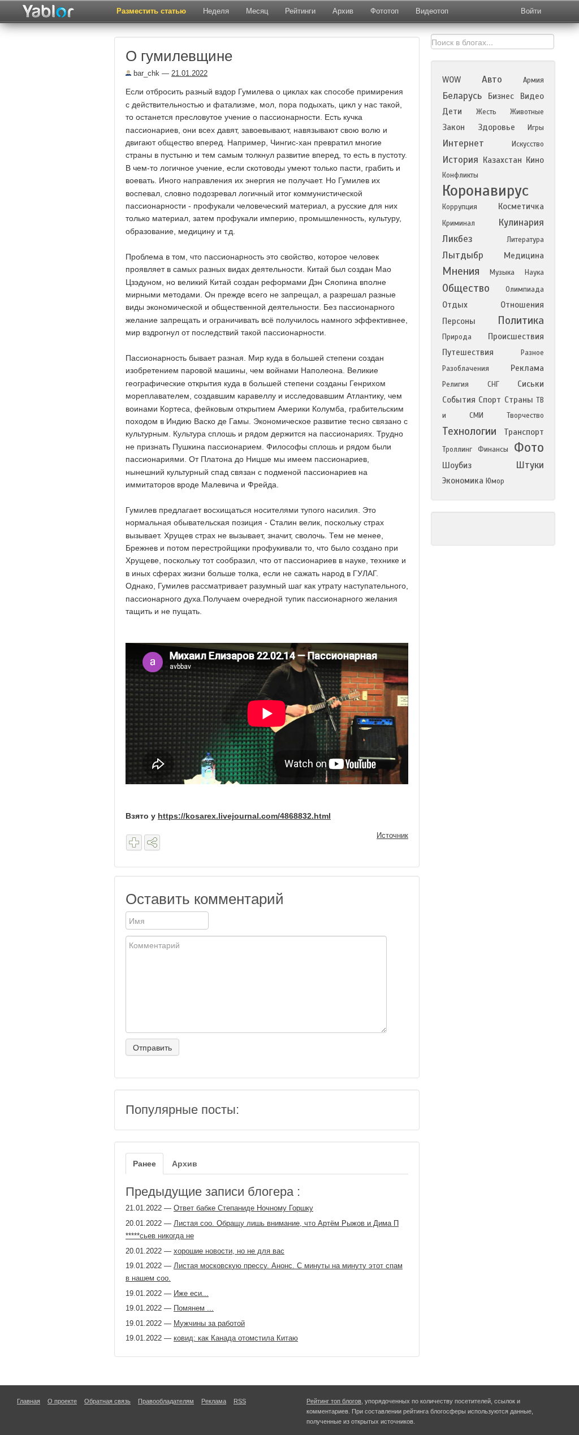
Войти (531, 11)
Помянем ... (194, 1308)
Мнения (460, 271)
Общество (466, 288)
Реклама (527, 368)
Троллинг (457, 449)
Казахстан (502, 160)
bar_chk (145, 73)
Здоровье (496, 127)
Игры (536, 127)
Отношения (522, 305)
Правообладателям (166, 1401)
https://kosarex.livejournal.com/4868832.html (244, 815)
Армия (533, 80)
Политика (521, 320)
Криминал (458, 223)
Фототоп (384, 11)
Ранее (144, 1163)
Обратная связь (107, 1401)
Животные (527, 111)
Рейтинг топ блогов (333, 1401)
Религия (455, 384)
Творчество (525, 415)
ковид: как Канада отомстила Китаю (236, 1338)
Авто (492, 79)
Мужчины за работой (209, 1323)
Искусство (528, 144)
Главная (28, 1401)
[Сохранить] (134, 842)
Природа (457, 337)
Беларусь (462, 96)
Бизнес (501, 96)
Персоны (459, 321)
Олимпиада (524, 289)
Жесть (486, 111)
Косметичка (521, 206)
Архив (342, 11)
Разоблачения (465, 368)
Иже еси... (191, 1293)
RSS (240, 1401)
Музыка (502, 272)
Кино (535, 160)
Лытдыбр (462, 255)
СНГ (493, 384)
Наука (534, 272)
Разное (532, 352)
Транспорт (524, 432)
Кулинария (521, 222)
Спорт (489, 400)
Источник (392, 835)
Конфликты (460, 175)
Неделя (216, 11)
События (459, 400)
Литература (525, 239)
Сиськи (530, 384)
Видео (532, 96)
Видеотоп (432, 11)
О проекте (62, 1401)
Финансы (493, 449)
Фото (529, 447)
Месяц (257, 11)
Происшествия (516, 336)
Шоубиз (457, 465)
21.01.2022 (189, 73)
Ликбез (457, 239)
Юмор (495, 481)
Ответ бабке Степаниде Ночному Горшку (243, 1208)
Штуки (530, 465)
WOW (451, 80)
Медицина (524, 255)
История (460, 160)
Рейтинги (300, 11)
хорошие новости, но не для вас (229, 1251)
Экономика (462, 481)
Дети (452, 111)
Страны (518, 400)
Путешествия (468, 352)
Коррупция (459, 206)
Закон (453, 127)
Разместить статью (151, 11)
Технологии (469, 431)
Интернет (463, 143)
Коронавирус (485, 190)
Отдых (455, 305)
